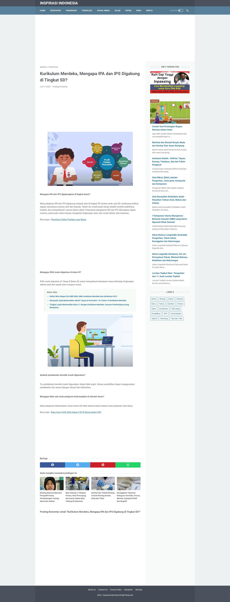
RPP (165, 314)
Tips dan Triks (176, 318)
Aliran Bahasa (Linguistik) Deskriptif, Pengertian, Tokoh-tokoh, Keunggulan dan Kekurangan (169, 238)
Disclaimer (128, 590)
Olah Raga (175, 309)
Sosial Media (103, 10)
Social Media (176, 314)
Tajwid (154, 318)
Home (42, 10)
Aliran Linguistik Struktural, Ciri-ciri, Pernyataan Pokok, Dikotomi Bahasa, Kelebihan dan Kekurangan (170, 257)
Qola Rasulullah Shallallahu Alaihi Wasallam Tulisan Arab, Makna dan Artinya (169, 199)
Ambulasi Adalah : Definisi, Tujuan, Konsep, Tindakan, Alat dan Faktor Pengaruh (169, 161)
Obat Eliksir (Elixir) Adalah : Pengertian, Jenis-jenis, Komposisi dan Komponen (168, 180)
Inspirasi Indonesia (59, 3)
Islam (117, 10)
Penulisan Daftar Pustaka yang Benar (68, 219)
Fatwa (128, 10)
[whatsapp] (128, 465)
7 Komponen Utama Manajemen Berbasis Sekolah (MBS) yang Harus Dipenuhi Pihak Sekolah (169, 219)
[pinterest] (102, 465)
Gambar (170, 304)
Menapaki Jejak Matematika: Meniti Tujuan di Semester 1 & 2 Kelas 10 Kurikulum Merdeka (88, 300)
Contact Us (102, 590)
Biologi (162, 299)
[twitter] (77, 465)
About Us (92, 590)
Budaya (179, 299)
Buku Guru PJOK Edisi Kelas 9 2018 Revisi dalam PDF (76, 412)
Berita (149, 10)
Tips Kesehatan (117, 598)
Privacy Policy (116, 590)
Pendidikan (71, 10)
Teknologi (87, 10)
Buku (138, 10)
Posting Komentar (60, 87)
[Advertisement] (115, 37)
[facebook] (52, 465)
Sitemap (138, 590)
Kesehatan (55, 10)
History (180, 304)
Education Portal (104, 598)
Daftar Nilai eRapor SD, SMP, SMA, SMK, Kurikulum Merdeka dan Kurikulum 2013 (83, 296)
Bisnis (170, 299)
